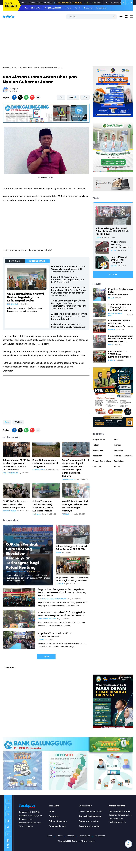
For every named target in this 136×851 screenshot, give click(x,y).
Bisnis (58, 552)
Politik (13, 68)
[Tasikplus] (11, 16)
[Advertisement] (68, 42)
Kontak (77, 8)
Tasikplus (75, 841)
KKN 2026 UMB (37, 260)
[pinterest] (8, 820)
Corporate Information (89, 826)
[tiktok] (8, 827)
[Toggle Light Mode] (121, 16)
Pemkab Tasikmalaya (123, 456)
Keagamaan (98, 450)
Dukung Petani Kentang (16, 572)
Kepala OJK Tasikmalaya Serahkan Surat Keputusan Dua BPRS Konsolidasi (67, 280)
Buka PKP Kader (9, 511)
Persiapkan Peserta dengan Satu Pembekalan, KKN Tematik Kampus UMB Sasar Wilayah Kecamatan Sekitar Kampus (69, 291)
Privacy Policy (101, 8)
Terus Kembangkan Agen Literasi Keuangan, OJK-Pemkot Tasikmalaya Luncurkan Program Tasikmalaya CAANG (68, 304)
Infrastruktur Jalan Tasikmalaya (52, 599)
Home (51, 811)
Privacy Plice (100, 836)
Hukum (41, 640)
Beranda (6, 68)
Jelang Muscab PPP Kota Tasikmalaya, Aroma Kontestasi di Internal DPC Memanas (16, 465)
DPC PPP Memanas (10, 473)
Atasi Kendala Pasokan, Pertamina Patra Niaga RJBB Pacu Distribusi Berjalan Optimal (69, 316)
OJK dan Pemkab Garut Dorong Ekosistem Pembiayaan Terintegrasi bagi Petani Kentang (22, 556)
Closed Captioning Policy (90, 811)
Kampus (117, 445)
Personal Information (89, 821)
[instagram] (8, 814)
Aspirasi (65, 514)
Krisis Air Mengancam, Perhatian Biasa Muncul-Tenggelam (45, 463)
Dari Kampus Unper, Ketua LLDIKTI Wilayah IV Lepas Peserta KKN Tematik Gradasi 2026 (68, 269)
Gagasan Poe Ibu (69, 479)
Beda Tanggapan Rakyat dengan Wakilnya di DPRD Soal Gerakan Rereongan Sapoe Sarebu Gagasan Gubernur (75, 468)
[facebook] (14, 97)
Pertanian (97, 467)
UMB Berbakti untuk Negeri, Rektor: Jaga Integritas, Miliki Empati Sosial (25, 297)
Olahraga (36, 514)
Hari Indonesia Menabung (43, 3)
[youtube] (8, 834)
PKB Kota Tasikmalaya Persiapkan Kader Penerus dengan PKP (15, 504)
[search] (114, 16)
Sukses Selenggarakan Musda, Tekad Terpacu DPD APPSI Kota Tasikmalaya (72, 548)
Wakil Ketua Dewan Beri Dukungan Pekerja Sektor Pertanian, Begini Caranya (75, 506)
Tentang (68, 8)
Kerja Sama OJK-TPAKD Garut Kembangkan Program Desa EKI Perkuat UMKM (72, 579)
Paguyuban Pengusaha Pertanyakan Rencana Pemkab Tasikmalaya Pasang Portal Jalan (62, 592)
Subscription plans (58, 821)
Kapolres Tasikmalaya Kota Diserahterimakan (55, 635)
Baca (111, 274)
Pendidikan (119, 461)
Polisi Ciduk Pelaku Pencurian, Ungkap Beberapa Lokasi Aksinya (68, 325)
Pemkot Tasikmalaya (102, 461)
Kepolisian (118, 450)
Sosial (117, 467)
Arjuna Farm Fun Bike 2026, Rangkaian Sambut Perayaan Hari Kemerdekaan (61, 614)
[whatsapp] (26, 97)
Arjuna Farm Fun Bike (47, 619)
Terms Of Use (84, 836)
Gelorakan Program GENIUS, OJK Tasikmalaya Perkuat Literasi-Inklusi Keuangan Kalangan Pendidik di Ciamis (119, 323)
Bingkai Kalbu (99, 439)
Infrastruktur (38, 470)
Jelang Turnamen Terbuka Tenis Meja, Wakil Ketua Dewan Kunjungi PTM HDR (43, 506)
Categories (54, 816)
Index (46, 656)
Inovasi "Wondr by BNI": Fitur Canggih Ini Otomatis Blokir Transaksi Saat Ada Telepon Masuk (119, 260)
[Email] (32, 97)
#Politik (18, 422)
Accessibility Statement (90, 816)
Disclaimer (88, 8)
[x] (20, 97)
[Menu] (126, 16)
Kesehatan (97, 456)
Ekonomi (59, 584)
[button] (71, 107)
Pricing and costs (57, 826)
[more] (38, 97)
